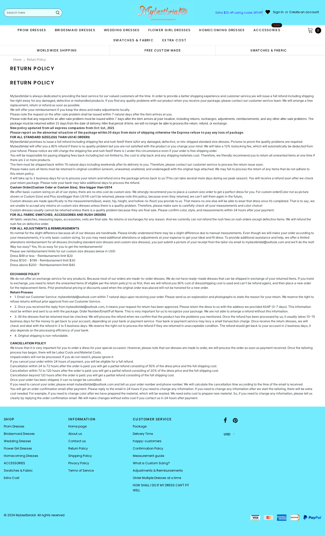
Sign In (278, 12)
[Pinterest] (235, 420)
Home (17, 59)
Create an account (304, 12)
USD (227, 434)
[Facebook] (225, 420)
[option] (57, 50)
